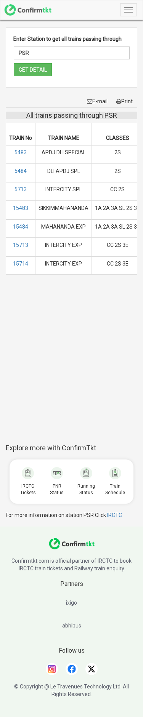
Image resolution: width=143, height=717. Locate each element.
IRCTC (114, 515)
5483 (20, 152)
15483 (20, 208)
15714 (20, 264)
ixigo (71, 603)
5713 (20, 189)
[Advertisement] (71, 363)
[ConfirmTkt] (72, 547)
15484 (20, 227)
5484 (20, 171)
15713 (20, 245)
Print (127, 101)
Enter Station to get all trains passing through (67, 39)
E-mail (100, 101)
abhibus (71, 626)
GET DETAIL (33, 70)
